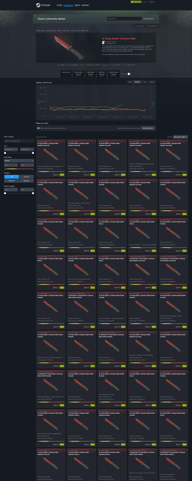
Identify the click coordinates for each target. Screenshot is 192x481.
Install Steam (137, 1)
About (77, 5)
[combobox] (124, 19)
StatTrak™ (12, 181)
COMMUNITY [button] (68, 5)
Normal (26, 177)
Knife (59, 30)
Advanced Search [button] (148, 18)
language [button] (151, 1)
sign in (144, 1)
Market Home (40, 30)
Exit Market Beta (152, 26)
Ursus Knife (65, 30)
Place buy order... (148, 128)
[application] (96, 103)
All (11, 177)
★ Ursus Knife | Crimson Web (80, 30)
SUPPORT (85, 5)
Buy (62, 174)
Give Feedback (139, 26)
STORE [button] (59, 5)
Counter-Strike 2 (51, 30)
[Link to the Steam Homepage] (45, 5)
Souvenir (26, 181)
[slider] (5, 153)
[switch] (130, 74)
